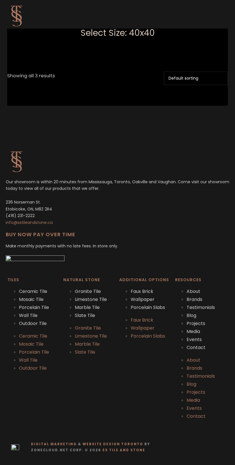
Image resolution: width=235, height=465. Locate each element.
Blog (191, 315)
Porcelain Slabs (148, 307)
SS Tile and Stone (123, 450)
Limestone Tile (91, 299)
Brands (194, 299)
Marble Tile (87, 307)
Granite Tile (88, 291)
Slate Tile (85, 315)
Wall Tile (28, 315)
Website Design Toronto (113, 444)
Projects (196, 323)
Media (193, 331)
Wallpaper (142, 299)
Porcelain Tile (34, 307)
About (193, 291)
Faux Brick (142, 291)
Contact (196, 347)
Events (194, 339)
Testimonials (201, 307)
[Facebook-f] (212, 447)
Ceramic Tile (33, 291)
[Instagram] (223, 447)
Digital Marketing (54, 444)
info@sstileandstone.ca (29, 222)
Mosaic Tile (31, 299)
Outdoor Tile (33, 323)
